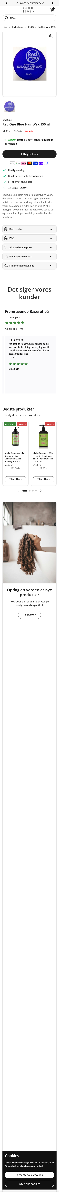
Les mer (29, 357)
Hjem (5, 27)
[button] (52, 10)
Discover (29, 615)
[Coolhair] (28, 10)
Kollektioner (18, 27)
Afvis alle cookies (29, 1184)
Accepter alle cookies (30, 1175)
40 (21, 328)
